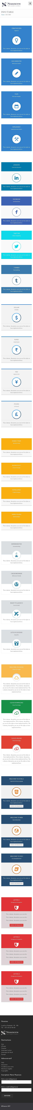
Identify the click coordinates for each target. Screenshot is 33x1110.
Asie (2, 1044)
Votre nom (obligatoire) (9, 1079)
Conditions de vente (7, 1066)
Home (2, 14)
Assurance (4, 1064)
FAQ (2, 1062)
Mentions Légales (6, 1069)
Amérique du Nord (7, 1052)
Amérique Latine (6, 1050)
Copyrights (4, 1071)
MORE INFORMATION (16, 806)
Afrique (3, 1046)
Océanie (3, 1048)
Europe (3, 1054)
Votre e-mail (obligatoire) (9, 1087)
